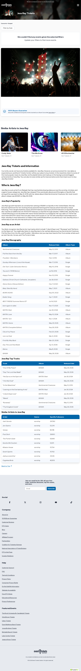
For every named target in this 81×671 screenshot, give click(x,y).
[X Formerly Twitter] (25, 502)
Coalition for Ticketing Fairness (12, 545)
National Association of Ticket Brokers (14, 548)
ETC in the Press (7, 552)
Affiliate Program (7, 537)
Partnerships (6, 541)
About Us (5, 515)
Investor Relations (7, 556)
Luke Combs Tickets (8, 636)
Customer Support (8, 568)
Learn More (52, 112)
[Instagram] (40, 502)
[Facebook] (9, 502)
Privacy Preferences (8, 601)
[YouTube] (56, 502)
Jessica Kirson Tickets (9, 639)
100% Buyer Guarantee (9, 518)
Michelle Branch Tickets (9, 632)
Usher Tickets (6, 621)
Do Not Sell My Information (10, 586)
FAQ (3, 571)
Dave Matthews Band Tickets (11, 624)
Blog (3, 530)
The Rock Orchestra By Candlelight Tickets (15, 613)
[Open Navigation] (78, 5)
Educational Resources (9, 598)
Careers (4, 533)
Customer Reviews (8, 522)
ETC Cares (5, 526)
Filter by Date (7, 28)
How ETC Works (7, 594)
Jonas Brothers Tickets (9, 628)
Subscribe (51, 488)
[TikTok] (71, 502)
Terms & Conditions (8, 575)
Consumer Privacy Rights (10, 583)
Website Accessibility (9, 590)
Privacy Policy (6, 579)
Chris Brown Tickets (8, 617)
